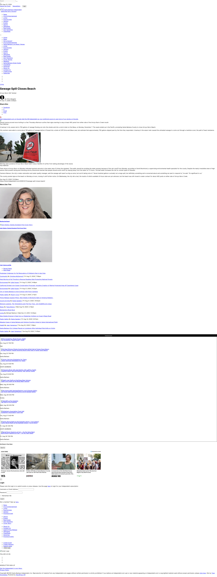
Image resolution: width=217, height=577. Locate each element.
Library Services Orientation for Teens (13, 361)
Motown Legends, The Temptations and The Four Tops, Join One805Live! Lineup (26, 304)
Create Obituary (8, 544)
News (5, 14)
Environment (4, 282)
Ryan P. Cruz (15, 295)
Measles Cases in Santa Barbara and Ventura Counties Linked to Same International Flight (29, 322)
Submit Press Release (10, 530)
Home (5, 37)
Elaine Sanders (17, 301)
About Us (6, 68)
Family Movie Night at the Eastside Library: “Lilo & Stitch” (19, 423)
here (49, 486)
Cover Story (7, 523)
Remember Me (6, 496)
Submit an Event (5, 6)
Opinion (5, 21)
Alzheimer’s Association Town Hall (12, 412)
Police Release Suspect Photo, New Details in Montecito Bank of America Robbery (26, 298)
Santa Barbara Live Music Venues (14, 44)
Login (24, 6)
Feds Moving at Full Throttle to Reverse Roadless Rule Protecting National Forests (26, 279)
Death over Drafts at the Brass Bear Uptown (15, 381)
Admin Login (7, 548)
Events (5, 23)
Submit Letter (7, 546)
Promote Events (8, 536)
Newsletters (16, 6)
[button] (13, 465)
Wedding (6, 61)
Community (4, 276)
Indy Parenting (8, 30)
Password (3, 492)
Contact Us (7, 70)
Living (5, 18)
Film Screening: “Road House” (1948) (12, 340)
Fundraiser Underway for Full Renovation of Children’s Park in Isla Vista (22, 273)
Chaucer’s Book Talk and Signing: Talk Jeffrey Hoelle (18, 371)
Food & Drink (7, 19)
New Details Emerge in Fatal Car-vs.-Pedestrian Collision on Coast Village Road (25, 316)
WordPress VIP (20, 575)
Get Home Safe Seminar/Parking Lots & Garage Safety (18, 392)
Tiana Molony (10, 307)
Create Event (7, 71)
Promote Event (8, 513)
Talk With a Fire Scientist (9, 402)
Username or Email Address (9, 489)
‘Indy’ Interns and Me (5, 265)
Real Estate (7, 28)
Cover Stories (7, 59)
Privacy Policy (4, 570)
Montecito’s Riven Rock (7, 310)
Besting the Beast (5, 221)
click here (203, 573)
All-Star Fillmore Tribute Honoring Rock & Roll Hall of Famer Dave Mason (24, 350)
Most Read (6, 270)
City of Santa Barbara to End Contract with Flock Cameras (19, 291)
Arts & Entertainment (10, 16)
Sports (5, 24)
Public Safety (4, 295)
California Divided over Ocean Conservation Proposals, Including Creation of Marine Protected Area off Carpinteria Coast (39, 285)
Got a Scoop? (12, 11)
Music (2, 307)
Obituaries (6, 26)
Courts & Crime (5, 301)
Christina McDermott (16, 276)
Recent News (7, 268)
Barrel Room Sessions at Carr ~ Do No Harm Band (17, 433)
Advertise (6, 66)
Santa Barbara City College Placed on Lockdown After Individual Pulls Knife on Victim (27, 328)
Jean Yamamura (12, 325)
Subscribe (4, 11)
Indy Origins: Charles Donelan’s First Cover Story (13, 228)
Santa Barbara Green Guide (12, 63)
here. (17, 502)
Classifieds (6, 31)
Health (2, 325)
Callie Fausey (15, 282)
